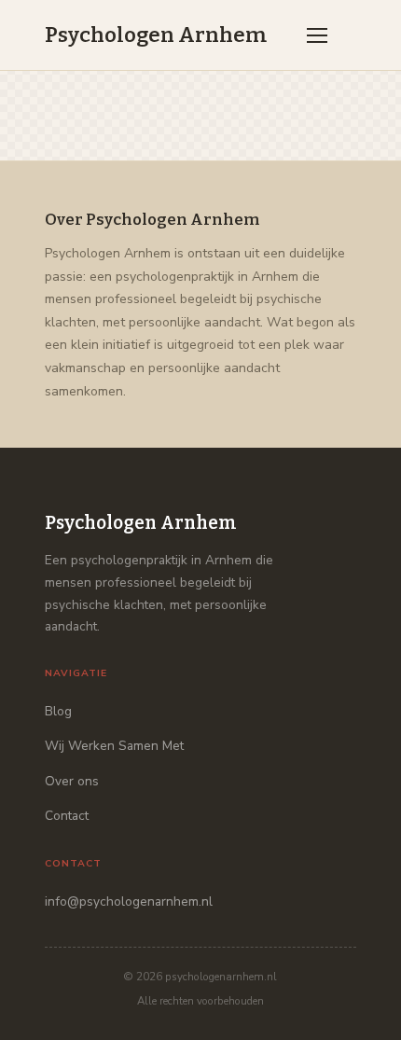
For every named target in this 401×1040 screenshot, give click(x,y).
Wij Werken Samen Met (114, 746)
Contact (67, 816)
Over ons (72, 781)
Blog (58, 711)
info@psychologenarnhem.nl (129, 901)
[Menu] (317, 35)
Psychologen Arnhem (156, 35)
